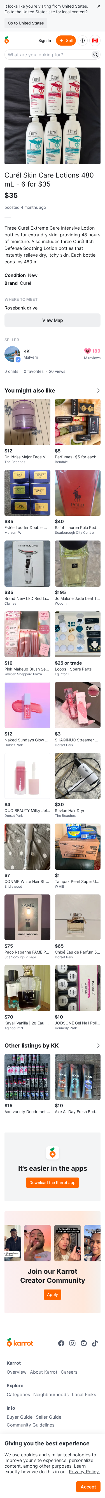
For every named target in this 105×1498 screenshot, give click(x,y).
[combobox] (48, 55)
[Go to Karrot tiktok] (95, 1343)
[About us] (83, 40)
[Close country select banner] (99, 6)
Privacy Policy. (84, 1471)
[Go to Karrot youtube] (83, 1343)
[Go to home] (6, 40)
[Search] (95, 55)
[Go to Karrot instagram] (72, 1343)
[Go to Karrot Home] (20, 1343)
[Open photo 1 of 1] (52, 116)
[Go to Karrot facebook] (61, 1343)
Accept (88, 1487)
